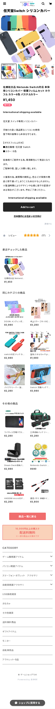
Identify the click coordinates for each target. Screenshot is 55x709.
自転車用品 (8, 650)
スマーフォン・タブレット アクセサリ (19, 575)
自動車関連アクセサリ (13, 585)
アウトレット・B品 (10, 659)
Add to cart (28, 207)
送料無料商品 (9, 622)
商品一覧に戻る (27, 516)
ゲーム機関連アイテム (13, 557)
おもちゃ (6, 603)
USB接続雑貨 (9, 594)
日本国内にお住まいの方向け (27, 216)
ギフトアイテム (9, 631)
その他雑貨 (7, 613)
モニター (6, 641)
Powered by (24, 679)
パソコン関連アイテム (12, 566)
